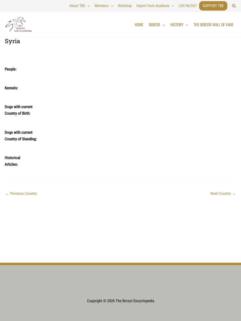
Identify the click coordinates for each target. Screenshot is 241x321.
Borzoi (154, 24)
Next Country (223, 194)
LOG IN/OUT (188, 6)
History (176, 24)
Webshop (125, 6)
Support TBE (213, 6)
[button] (234, 6)
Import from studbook (153, 6)
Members (102, 6)
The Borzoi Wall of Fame (213, 24)
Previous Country (21, 194)
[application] (87, 6)
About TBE (77, 6)
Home (139, 24)
